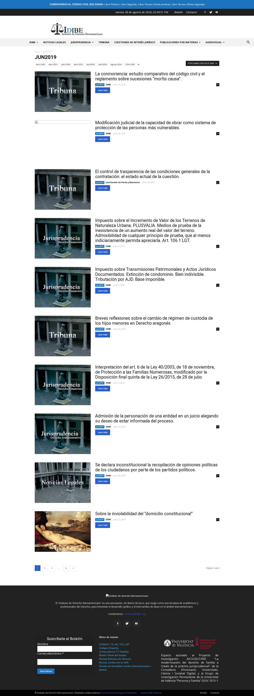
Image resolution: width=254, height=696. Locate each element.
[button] (248, 42)
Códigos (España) (109, 648)
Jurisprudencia (81, 42)
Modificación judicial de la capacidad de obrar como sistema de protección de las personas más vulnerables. (155, 125)
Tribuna (103, 42)
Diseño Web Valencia (151, 692)
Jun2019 (99, 84)
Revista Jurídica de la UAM (114, 662)
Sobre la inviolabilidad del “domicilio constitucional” (144, 513)
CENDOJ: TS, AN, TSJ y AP (114, 644)
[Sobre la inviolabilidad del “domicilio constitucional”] (63, 531)
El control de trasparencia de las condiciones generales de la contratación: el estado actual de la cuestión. (152, 174)
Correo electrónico (50, 653)
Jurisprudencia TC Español (114, 651)
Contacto (191, 12)
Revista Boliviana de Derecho (115, 658)
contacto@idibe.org (135, 614)
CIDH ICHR (130, 64)
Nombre (42, 644)
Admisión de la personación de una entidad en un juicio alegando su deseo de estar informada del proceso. (156, 418)
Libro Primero (112, 4)
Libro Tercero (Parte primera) (154, 4)
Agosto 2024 (116, 64)
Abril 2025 (78, 64)
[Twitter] (210, 12)
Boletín (178, 12)
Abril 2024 (65, 64)
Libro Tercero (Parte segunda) (188, 4)
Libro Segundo (129, 4)
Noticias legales (54, 42)
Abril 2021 (53, 64)
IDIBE (32, 42)
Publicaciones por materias (179, 42)
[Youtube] (216, 12)
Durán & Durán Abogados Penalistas (119, 692)
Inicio (37, 51)
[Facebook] (205, 12)
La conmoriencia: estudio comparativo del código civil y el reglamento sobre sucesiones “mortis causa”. (150, 76)
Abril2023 (103, 64)
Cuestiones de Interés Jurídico (134, 42)
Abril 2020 (40, 64)
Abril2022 (91, 64)
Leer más (102, 90)
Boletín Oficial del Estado (112, 655)
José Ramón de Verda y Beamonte (123, 182)
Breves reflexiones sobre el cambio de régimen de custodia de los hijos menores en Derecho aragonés (154, 321)
